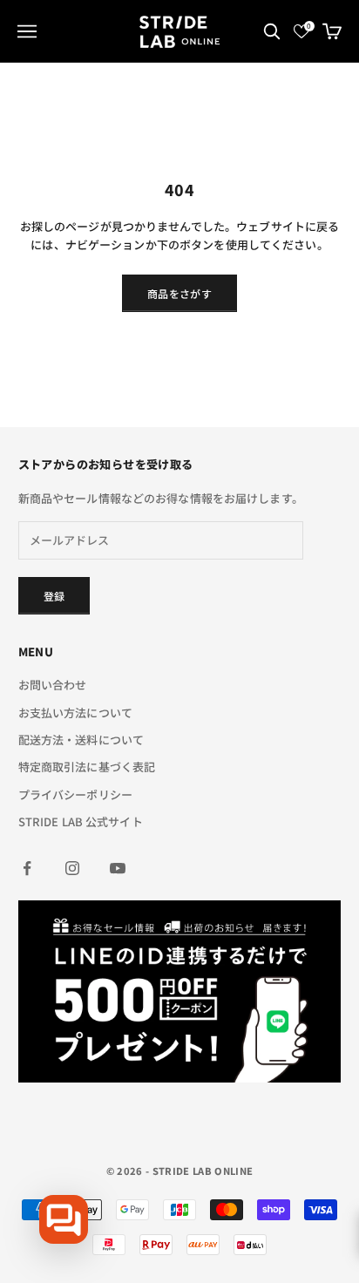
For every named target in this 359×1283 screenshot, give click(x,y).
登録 (54, 595)
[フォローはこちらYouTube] (117, 868)
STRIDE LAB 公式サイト (80, 821)
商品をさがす (179, 293)
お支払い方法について (75, 712)
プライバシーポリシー (75, 794)
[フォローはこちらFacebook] (27, 868)
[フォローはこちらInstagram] (72, 868)
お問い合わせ (52, 684)
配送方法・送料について (81, 739)
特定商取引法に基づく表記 (87, 766)
